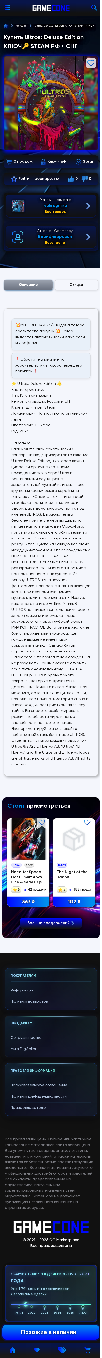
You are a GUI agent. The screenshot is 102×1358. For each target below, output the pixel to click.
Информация (22, 990)
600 (74, 902)
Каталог (21, 25)
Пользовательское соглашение (39, 1085)
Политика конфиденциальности (39, 1096)
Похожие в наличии (48, 1332)
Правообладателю (28, 1108)
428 (28, 902)
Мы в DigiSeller (23, 1049)
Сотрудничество (26, 1038)
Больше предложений (48, 923)
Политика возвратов (29, 1001)
